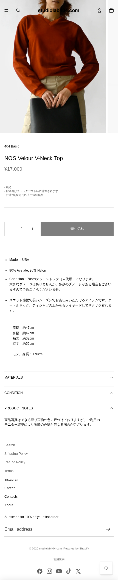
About (8, 505)
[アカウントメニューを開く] (99, 10)
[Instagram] (49, 571)
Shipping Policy (16, 454)
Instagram (11, 479)
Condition (13, 393)
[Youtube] (59, 571)
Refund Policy (14, 462)
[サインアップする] (108, 529)
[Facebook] (39, 571)
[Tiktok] (68, 571)
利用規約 (59, 559)
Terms (8, 471)
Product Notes (18, 408)
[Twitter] (78, 571)
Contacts (11, 497)
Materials (13, 377)
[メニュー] (6, 10)
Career (9, 488)
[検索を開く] (18, 10)
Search (9, 445)
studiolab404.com (50, 548)
